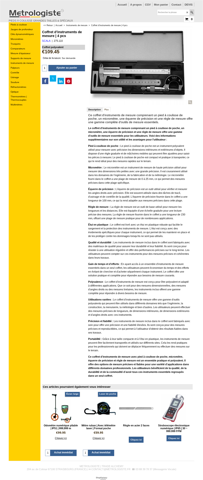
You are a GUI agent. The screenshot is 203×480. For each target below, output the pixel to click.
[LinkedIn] (61, 81)
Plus (106, 109)
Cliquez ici (61, 438)
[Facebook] (45, 81)
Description (94, 109)
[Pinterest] (68, 81)
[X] (53, 78)
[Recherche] (192, 12)
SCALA (46, 41)
